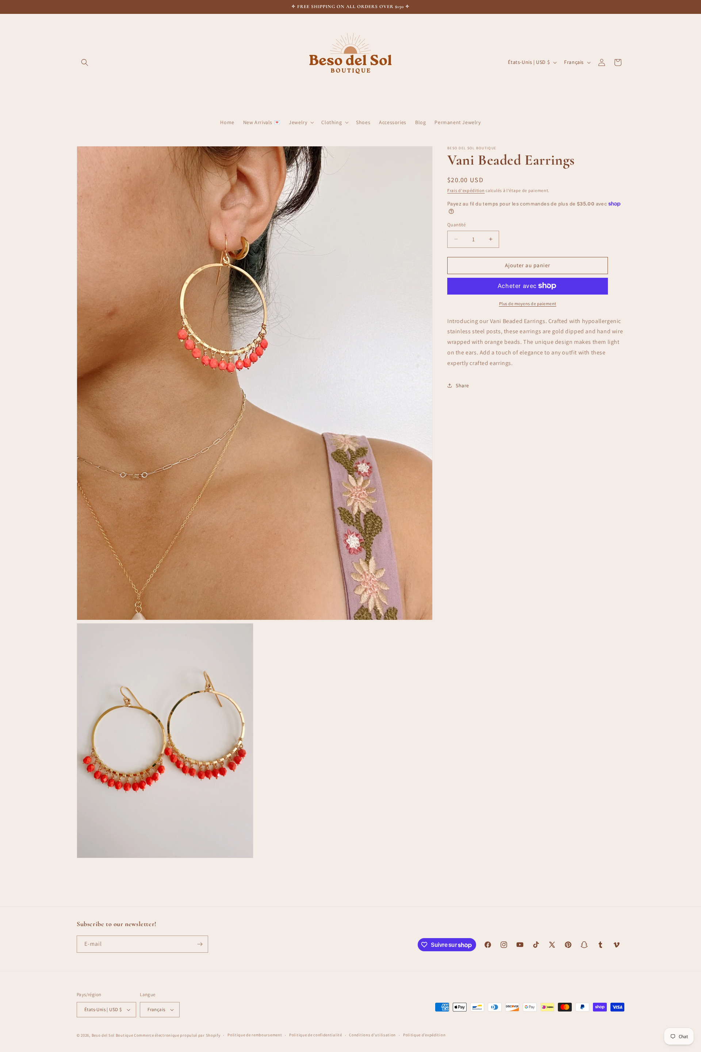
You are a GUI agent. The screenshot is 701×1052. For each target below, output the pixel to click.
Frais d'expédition (466, 190)
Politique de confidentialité (315, 1035)
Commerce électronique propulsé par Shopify (177, 1035)
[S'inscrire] (200, 944)
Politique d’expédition (424, 1035)
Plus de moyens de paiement (527, 303)
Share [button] (462, 385)
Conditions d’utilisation (372, 1035)
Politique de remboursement (254, 1035)
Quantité (456, 225)
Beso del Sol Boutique (112, 1035)
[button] (85, 62)
